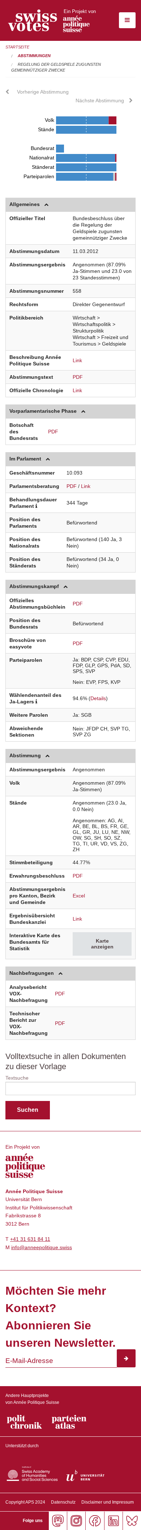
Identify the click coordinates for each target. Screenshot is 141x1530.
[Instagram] (76, 1521)
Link (77, 360)
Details (98, 698)
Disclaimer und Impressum (107, 1502)
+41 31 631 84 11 (30, 1239)
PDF (78, 377)
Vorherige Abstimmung (43, 92)
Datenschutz (63, 1502)
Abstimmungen (34, 55)
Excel (79, 896)
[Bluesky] (132, 1521)
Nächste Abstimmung (100, 100)
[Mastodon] (57, 1521)
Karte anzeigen (102, 944)
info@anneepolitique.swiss (41, 1247)
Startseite (17, 47)
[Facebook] (94, 1521)
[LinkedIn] (113, 1521)
